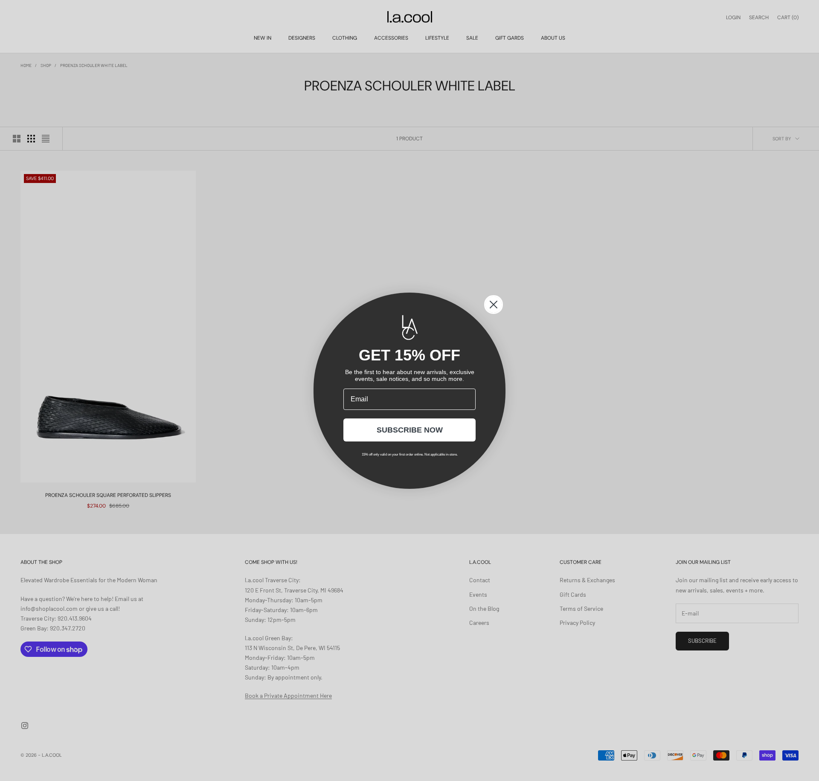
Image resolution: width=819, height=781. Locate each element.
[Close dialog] (493, 304)
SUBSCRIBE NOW (410, 430)
